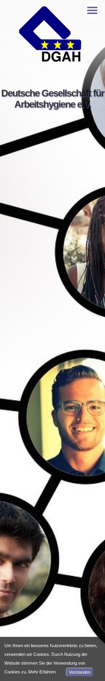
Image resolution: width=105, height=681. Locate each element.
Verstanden (79, 672)
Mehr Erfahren (42, 671)
